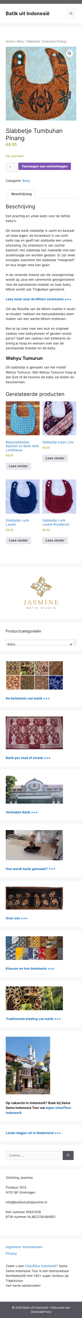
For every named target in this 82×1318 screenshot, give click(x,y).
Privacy (11, 1253)
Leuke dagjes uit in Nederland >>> (33, 1133)
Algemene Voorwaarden (24, 1247)
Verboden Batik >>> (22, 812)
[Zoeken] (68, 1155)
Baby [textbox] (39, 644)
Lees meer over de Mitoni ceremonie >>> (38, 299)
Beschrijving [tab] (21, 194)
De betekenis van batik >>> (28, 698)
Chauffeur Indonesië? (41, 1266)
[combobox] (41, 642)
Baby (20, 41)
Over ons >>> (17, 918)
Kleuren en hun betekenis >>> (30, 968)
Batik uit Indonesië (28, 13)
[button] (69, 53)
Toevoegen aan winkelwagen (45, 166)
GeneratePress (41, 1312)
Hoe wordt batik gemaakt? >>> (30, 869)
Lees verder (18, 466)
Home (10, 41)
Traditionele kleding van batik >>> (33, 1019)
